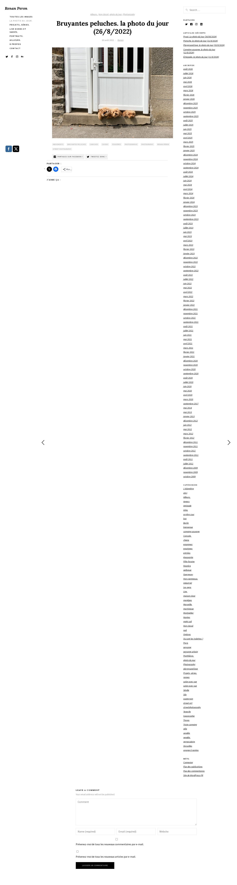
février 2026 (188, 94)
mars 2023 (188, 245)
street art (187, 703)
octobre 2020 (189, 369)
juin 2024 (187, 180)
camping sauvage (191, 531)
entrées (186, 553)
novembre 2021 (190, 313)
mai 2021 (187, 339)
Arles (185, 510)
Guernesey (188, 574)
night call (187, 621)
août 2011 (188, 459)
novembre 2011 (190, 446)
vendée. (186, 737)
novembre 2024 (190, 159)
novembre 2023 (190, 210)
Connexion (188, 762)
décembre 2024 (190, 154)
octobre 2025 (189, 111)
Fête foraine (189, 561)
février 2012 (188, 437)
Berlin (186, 523)
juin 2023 (187, 232)
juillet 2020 (188, 382)
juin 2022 (187, 283)
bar (185, 518)
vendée (186, 733)
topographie (189, 716)
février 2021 (188, 352)
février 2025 (188, 146)
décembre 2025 (190, 103)
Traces (186, 720)
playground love (190, 668)
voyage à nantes (191, 750)
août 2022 (188, 274)
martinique (188, 608)
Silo (185, 694)
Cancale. (187, 535)
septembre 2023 (190, 219)
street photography (62, 149)
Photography (129, 14)
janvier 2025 (189, 150)
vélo (185, 728)
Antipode (187, 505)
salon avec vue (190, 681)
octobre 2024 (189, 163)
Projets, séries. (190, 673)
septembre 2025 (190, 116)
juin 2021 (187, 334)
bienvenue (188, 527)
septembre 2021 (190, 322)
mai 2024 (187, 184)
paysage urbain (190, 651)
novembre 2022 (190, 262)
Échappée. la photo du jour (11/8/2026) (201, 56)
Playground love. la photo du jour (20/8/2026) (204, 45)
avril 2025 (187, 137)
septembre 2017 (190, 403)
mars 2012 (188, 433)
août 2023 (188, 223)
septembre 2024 (190, 167)
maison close (189, 595)
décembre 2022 (190, 257)
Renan (120, 40)
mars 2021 (188, 347)
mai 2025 (187, 133)
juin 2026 (187, 77)
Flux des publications (192, 766)
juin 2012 (187, 424)
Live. (185, 591)
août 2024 (188, 171)
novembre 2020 (190, 364)
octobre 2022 (189, 266)
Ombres (187, 634)
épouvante (188, 557)
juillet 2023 (188, 227)
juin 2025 (187, 129)
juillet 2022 (188, 279)
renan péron (163, 144)
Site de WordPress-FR (193, 775)
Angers (186, 501)
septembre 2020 (190, 373)
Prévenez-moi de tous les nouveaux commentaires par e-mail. (110, 844)
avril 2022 (187, 292)
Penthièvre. (188, 655)
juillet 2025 (188, 124)
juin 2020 (187, 386)
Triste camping (190, 724)
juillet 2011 (188, 463)
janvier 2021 (189, 356)
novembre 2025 (190, 107)
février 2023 (188, 249)
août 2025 (188, 120)
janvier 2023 (189, 253)
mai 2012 (187, 429)
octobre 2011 (189, 450)
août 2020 (188, 377)
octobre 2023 (189, 214)
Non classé (104, 14)
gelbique (187, 570)
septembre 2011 (190, 455)
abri (185, 493)
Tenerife (187, 711)
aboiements (58, 144)
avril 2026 (187, 86)
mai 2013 (187, 412)
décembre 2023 (190, 206)
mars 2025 (188, 141)
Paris (185, 642)
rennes (186, 677)
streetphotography (192, 707)
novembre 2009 (190, 472)
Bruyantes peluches (76, 144)
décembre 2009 (190, 467)
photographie (131, 144)
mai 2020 (187, 390)
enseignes (188, 544)
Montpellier (188, 613)
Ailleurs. (93, 14)
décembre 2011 (190, 442)
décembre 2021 (190, 309)
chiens (105, 144)
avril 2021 (187, 343)
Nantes (186, 617)
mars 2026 (188, 90)
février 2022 (188, 300)
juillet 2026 (188, 73)
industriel (187, 583)
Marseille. (187, 604)
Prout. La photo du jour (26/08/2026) (200, 36)
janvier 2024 (189, 202)
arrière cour (188, 514)
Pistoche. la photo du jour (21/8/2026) (200, 40)
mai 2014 (187, 407)
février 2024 (188, 197)
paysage (187, 647)
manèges (187, 600)
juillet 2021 (188, 330)
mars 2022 (188, 296)
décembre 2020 (190, 360)
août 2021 (188, 326)
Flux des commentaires (194, 771)
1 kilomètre (188, 488)
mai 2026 (187, 81)
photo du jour (116, 14)
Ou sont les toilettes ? (193, 638)
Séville (186, 690)
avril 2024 (187, 189)
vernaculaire (189, 741)
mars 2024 (188, 193)
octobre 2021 (189, 317)
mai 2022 (187, 287)
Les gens (187, 587)
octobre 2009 (189, 476)
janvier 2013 (189, 416)
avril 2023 (187, 240)
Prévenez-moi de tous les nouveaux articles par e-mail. (106, 856)
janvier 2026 (189, 99)
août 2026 (188, 69)
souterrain (188, 698)
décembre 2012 (190, 420)
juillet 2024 (188, 176)
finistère (187, 565)
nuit (185, 630)
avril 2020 (187, 394)
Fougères (116, 144)
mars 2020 (188, 399)
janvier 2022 (189, 304)
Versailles (187, 746)
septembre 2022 (190, 270)
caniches (94, 144)
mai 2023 (187, 236)
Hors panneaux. (190, 578)
